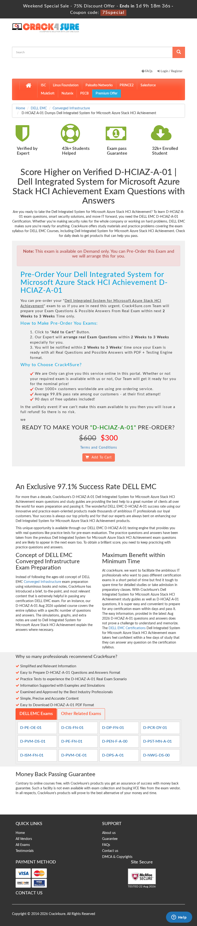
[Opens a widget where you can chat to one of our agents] (179, 918)
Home (20, 108)
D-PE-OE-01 (31, 728)
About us (109, 833)
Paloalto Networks (99, 85)
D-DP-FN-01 (113, 728)
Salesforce (148, 85)
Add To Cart (100, 457)
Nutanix (67, 93)
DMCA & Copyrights (117, 857)
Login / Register (171, 71)
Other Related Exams (81, 714)
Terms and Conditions (98, 447)
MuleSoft (48, 93)
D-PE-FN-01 (71, 741)
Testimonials (25, 851)
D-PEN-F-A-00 (114, 741)
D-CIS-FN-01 (72, 728)
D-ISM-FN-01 (31, 755)
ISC (43, 85)
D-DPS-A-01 (113, 755)
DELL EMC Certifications (127, 628)
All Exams (23, 845)
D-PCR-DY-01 (155, 728)
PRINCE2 (127, 85)
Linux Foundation (66, 85)
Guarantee (109, 839)
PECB (84, 93)
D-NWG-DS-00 (156, 755)
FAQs (148, 71)
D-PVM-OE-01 (74, 755)
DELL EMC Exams (36, 714)
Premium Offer (106, 93)
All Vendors (24, 839)
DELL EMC (39, 108)
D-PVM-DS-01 (32, 741)
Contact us (110, 851)
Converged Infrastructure (71, 108)
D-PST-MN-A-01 (157, 741)
